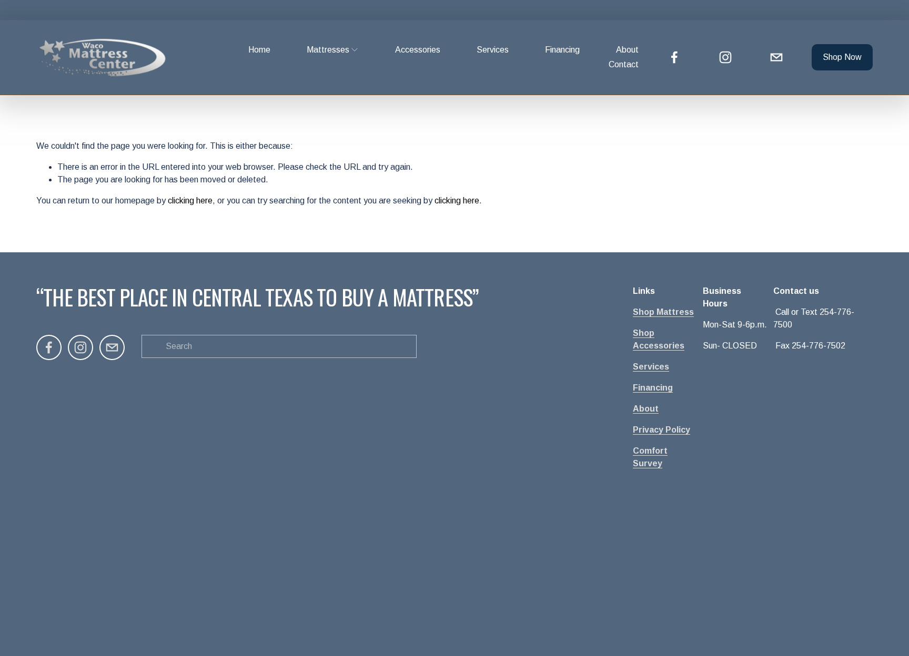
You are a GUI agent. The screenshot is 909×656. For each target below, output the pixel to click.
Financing (562, 49)
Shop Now (842, 57)
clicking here (190, 200)
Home (259, 49)
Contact (624, 64)
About (627, 49)
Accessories (417, 49)
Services (493, 49)
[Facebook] (674, 57)
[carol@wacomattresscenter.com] (776, 57)
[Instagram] (725, 57)
